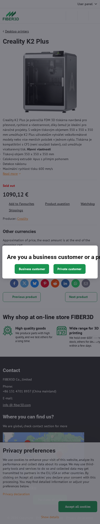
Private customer (69, 269)
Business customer (32, 269)
